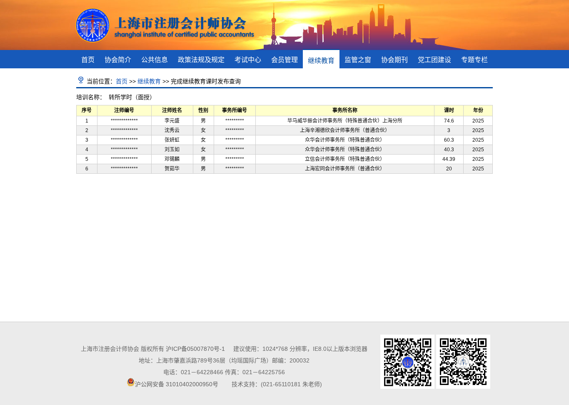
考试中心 (248, 59)
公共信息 (154, 59)
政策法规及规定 (201, 59)
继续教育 (321, 60)
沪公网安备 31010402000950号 (176, 384)
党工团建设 (434, 59)
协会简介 (118, 59)
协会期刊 (394, 59)
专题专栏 (474, 59)
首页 (88, 59)
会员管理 (284, 59)
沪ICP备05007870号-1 (195, 348)
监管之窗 (357, 59)
